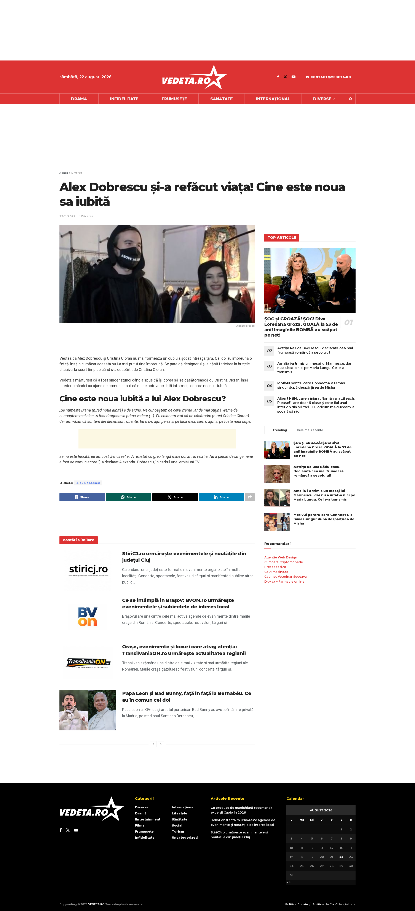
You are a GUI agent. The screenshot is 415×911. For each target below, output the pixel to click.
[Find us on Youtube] (293, 77)
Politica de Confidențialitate (334, 904)
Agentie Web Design (280, 557)
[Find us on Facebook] (278, 77)
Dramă (79, 99)
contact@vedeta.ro (330, 77)
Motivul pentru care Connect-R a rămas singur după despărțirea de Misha (311, 385)
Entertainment (147, 819)
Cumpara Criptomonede (283, 562)
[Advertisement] (129, 30)
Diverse (322, 99)
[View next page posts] (161, 744)
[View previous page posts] (153, 744)
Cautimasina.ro (276, 572)
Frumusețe (174, 99)
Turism (178, 831)
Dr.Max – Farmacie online (284, 581)
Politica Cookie (296, 904)
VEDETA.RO (96, 904)
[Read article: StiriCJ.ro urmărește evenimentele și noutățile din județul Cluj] (87, 570)
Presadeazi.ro (275, 567)
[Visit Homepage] (194, 77)
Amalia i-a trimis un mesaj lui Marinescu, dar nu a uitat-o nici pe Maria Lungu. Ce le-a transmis (314, 367)
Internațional (273, 99)
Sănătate (221, 99)
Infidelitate (124, 99)
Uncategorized (185, 837)
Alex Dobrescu (88, 483)
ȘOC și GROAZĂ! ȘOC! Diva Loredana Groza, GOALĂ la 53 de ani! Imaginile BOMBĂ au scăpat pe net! (301, 327)
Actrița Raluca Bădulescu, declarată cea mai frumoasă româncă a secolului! (315, 350)
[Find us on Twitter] (285, 76)
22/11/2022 (67, 216)
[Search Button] (350, 99)
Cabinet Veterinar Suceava (285, 577)
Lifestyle (179, 813)
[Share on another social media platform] (250, 497)
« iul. (289, 882)
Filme (140, 825)
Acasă (63, 172)
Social (177, 825)
